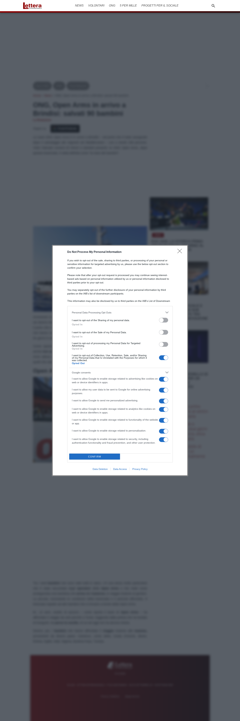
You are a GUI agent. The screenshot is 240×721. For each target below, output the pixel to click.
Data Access (120, 469)
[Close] (180, 252)
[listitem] (120, 312)
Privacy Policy (140, 469)
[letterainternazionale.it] (33, 5)
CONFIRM (94, 456)
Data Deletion (100, 469)
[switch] (163, 320)
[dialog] (120, 360)
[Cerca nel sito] (213, 5)
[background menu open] (25, 12)
